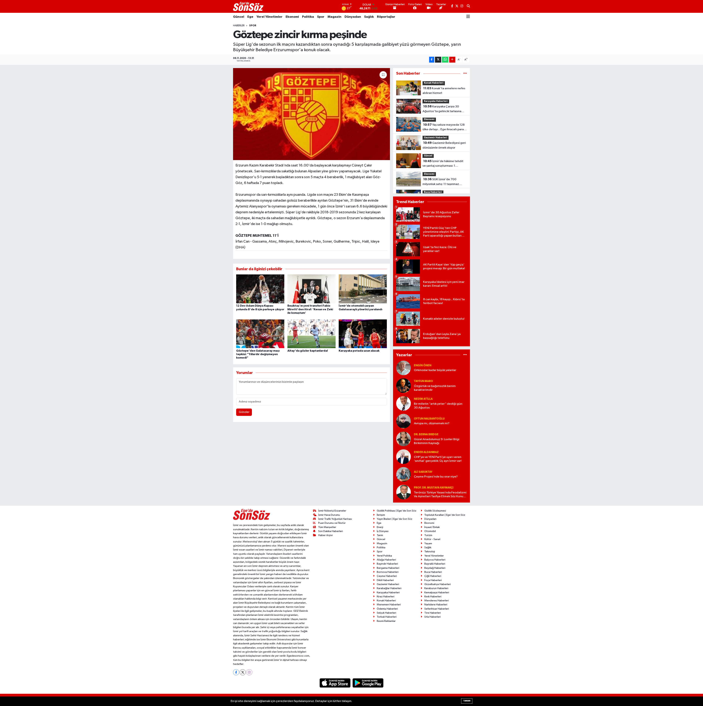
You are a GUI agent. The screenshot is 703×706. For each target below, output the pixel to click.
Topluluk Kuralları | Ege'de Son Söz (444, 515)
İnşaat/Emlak (432, 527)
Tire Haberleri (432, 612)
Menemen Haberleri (389, 604)
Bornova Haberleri (388, 572)
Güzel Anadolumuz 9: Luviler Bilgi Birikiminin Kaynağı (436, 441)
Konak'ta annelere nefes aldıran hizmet (444, 91)
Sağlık (369, 16)
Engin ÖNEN (422, 365)
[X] (243, 672)
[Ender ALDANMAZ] (403, 456)
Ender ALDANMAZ (426, 452)
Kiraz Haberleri (385, 596)
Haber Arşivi (325, 535)
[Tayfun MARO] (403, 385)
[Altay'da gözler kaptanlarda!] (311, 333)
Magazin (334, 16)
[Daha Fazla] (452, 60)
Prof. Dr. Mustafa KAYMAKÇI (433, 487)
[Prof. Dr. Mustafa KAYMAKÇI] (403, 492)
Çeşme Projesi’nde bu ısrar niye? (436, 476)
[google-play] (368, 682)
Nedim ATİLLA (423, 399)
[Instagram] (249, 672)
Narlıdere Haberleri (435, 604)
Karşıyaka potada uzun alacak (359, 350)
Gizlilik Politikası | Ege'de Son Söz (396, 510)
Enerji (380, 527)
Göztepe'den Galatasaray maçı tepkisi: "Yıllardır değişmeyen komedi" (258, 354)
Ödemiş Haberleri (387, 608)
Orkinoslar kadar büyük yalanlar (435, 370)
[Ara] (468, 6)
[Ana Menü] (468, 17)
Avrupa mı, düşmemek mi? (431, 423)
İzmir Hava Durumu (329, 515)
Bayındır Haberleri (387, 563)
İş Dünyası (382, 531)
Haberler (239, 25)
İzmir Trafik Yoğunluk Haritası (335, 519)
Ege (250, 16)
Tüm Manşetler (327, 527)
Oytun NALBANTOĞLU (429, 418)
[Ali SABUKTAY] (403, 474)
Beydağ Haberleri (434, 568)
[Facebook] (236, 672)
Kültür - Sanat (432, 539)
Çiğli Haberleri (432, 576)
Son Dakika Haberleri (330, 531)
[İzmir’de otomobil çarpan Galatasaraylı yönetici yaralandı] (363, 288)
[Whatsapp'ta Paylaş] (445, 60)
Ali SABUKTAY (423, 472)
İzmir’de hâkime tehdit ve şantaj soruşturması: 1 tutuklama (443, 164)
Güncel (238, 16)
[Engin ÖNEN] (403, 367)
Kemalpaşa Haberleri (436, 592)
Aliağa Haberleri (386, 559)
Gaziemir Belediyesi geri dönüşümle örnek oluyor (444, 145)
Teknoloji (429, 551)
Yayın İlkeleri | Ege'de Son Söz (394, 519)
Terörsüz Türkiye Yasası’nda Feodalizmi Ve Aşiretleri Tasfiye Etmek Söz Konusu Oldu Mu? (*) (440, 495)
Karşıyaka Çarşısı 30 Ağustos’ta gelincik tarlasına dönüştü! (442, 109)
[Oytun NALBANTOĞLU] (403, 421)
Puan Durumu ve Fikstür (332, 523)
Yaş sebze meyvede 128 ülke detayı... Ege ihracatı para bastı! (444, 127)
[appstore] (335, 682)
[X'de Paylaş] (438, 60)
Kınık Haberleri (432, 596)
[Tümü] (465, 73)
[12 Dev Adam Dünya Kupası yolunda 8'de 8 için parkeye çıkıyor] (260, 288)
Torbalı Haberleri (387, 616)
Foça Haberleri (433, 580)
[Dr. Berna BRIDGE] (403, 438)
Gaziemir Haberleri (435, 137)
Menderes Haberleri (436, 600)
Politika (308, 16)
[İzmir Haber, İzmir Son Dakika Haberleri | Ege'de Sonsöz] (248, 6)
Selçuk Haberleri (386, 612)
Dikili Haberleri (385, 580)
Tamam (466, 701)
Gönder (244, 412)
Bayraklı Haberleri (434, 563)
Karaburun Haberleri (436, 588)
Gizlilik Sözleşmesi (435, 510)
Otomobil (430, 531)
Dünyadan (353, 16)
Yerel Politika (384, 555)
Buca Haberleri (433, 192)
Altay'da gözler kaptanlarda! (307, 350)
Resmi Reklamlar (386, 621)
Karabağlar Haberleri (389, 588)
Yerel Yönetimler (269, 16)
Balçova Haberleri (434, 559)
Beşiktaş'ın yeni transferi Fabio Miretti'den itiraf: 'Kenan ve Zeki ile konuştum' (310, 309)
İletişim (381, 515)
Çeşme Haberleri (387, 576)
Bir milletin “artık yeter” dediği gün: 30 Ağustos (438, 405)
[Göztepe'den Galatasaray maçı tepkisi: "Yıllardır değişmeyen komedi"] (260, 333)
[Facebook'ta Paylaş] (431, 60)
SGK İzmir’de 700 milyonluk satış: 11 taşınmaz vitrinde (441, 182)
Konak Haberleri (433, 83)
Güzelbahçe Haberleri (437, 584)
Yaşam (428, 543)
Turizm (428, 535)
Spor (320, 16)
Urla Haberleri (432, 616)
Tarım (380, 535)
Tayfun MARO (423, 381)
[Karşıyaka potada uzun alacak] (363, 333)
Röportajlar (386, 16)
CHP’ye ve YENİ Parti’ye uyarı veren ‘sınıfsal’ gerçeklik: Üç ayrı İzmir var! (438, 459)
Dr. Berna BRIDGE (426, 434)
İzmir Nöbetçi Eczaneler (332, 510)
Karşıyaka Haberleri (436, 101)
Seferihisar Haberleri (436, 608)
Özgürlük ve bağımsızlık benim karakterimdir (435, 388)
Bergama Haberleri (388, 568)
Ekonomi (292, 16)
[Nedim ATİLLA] (403, 403)
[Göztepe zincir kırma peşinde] (311, 114)
